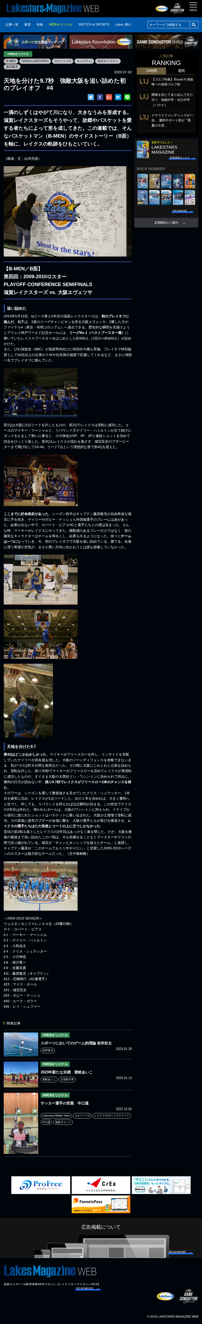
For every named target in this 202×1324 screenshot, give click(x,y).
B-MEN (11, 61)
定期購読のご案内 (166, 222)
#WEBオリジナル (18, 53)
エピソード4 (62, 61)
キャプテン (84, 61)
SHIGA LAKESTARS (35, 61)
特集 (40, 24)
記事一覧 (12, 24)
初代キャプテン (108, 61)
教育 (27, 24)
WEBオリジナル (60, 24)
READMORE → (88, 1288)
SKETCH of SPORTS (93, 24)
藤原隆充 (12, 66)
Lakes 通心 (123, 24)
